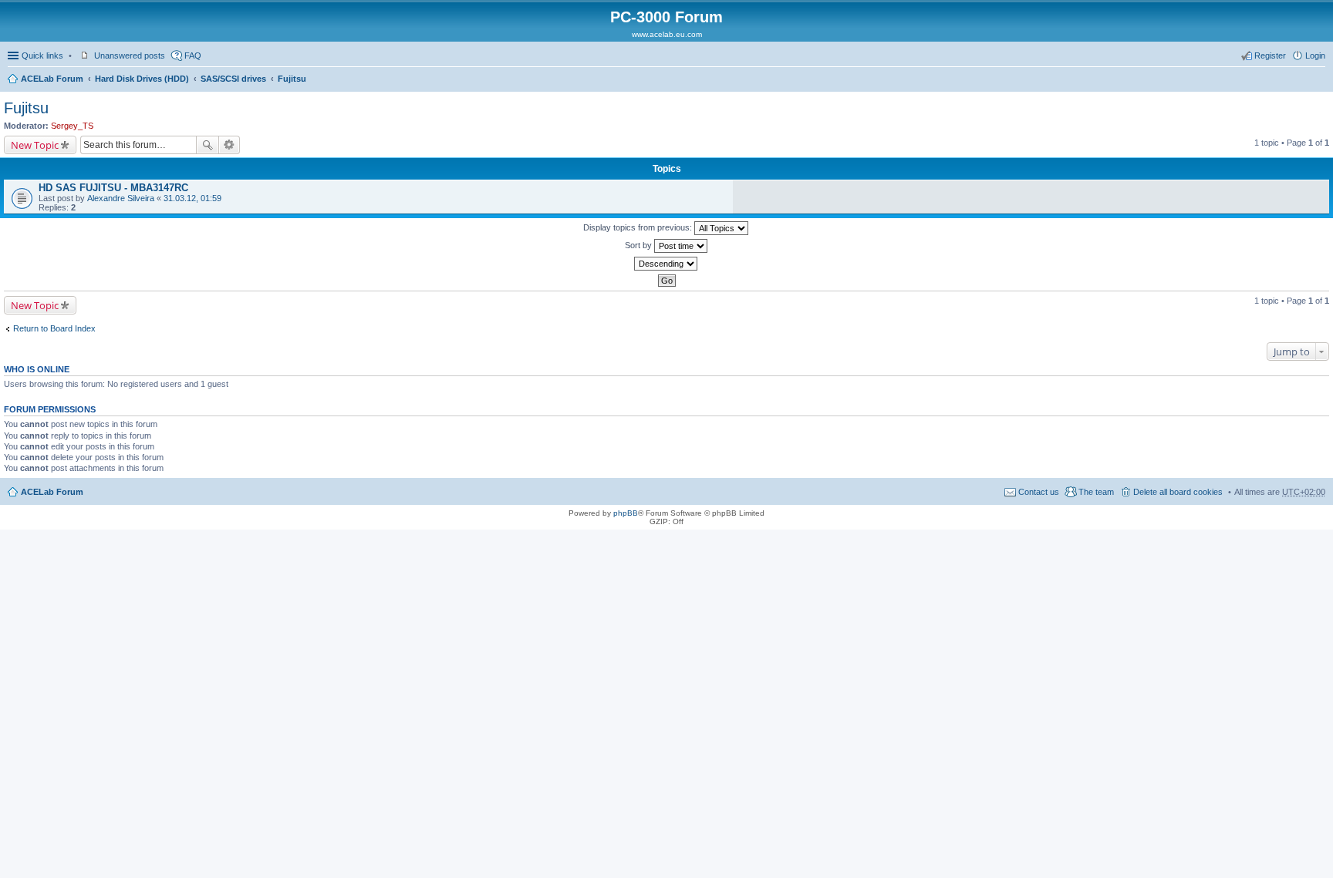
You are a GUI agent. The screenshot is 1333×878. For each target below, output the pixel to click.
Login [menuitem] (1315, 55)
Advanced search (229, 145)
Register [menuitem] (1270, 55)
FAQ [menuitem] (192, 55)
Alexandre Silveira (120, 198)
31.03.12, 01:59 (192, 198)
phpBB (625, 513)
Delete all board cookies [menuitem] (1178, 491)
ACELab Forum (52, 78)
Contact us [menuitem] (1038, 491)
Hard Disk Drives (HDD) (142, 78)
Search (207, 145)
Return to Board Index (54, 328)
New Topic (35, 145)
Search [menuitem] (1319, 80)
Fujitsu (292, 78)
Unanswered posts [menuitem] (129, 55)
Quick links (42, 55)
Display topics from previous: (638, 227)
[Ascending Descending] (666, 264)
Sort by (639, 245)
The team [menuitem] (1096, 491)
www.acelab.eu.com (667, 34)
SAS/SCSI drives (233, 78)
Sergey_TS (72, 125)
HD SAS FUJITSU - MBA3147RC (113, 187)
